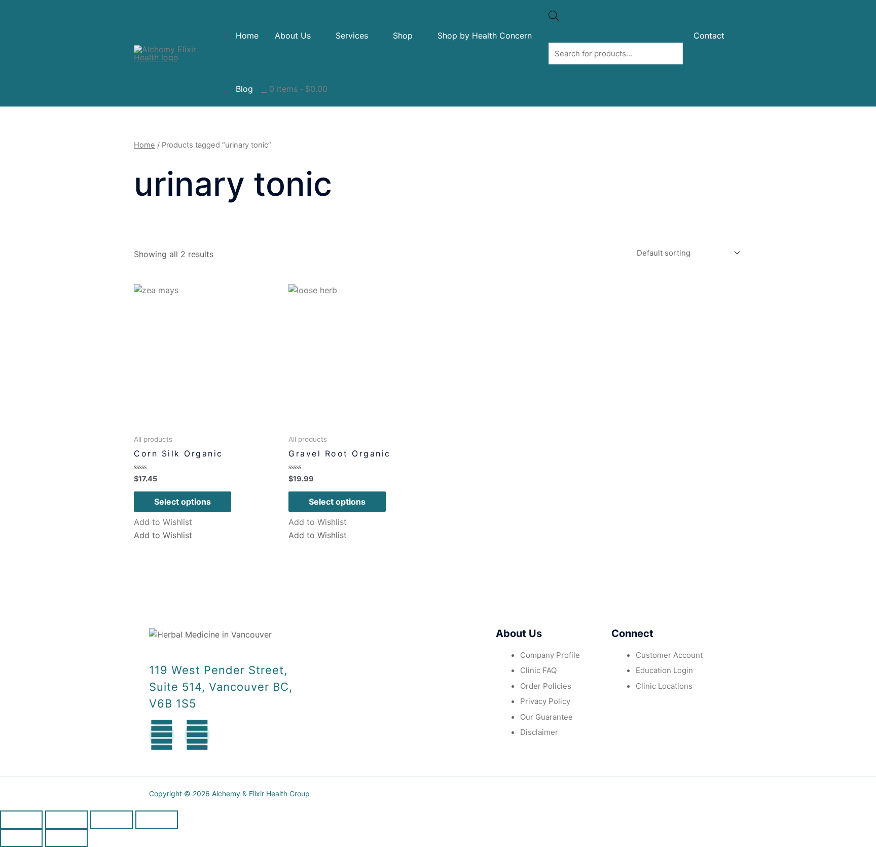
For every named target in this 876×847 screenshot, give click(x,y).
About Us (293, 35)
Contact (709, 35)
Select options (182, 502)
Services (352, 35)
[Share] (66, 819)
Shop (403, 35)
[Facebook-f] (161, 735)
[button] (163, 522)
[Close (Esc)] (21, 819)
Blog (244, 89)
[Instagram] (197, 735)
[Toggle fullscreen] (111, 819)
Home (247, 35)
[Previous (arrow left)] (21, 838)
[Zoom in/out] (156, 819)
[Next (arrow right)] (66, 838)
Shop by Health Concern (484, 35)
